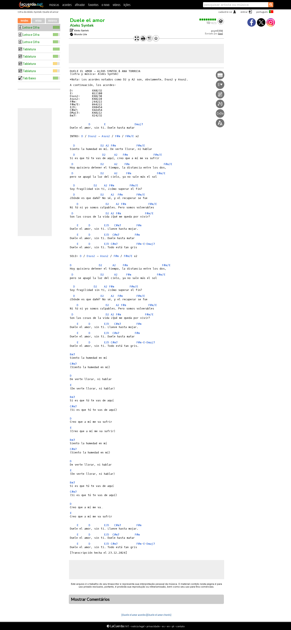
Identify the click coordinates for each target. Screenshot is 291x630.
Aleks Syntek (82, 25)
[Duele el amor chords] (159, 614)
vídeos (116, 5)
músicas (54, 5)
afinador (80, 5)
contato (180, 626)
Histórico (52, 21)
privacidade (153, 626)
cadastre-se (225, 11)
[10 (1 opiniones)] (207, 19)
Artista (38, 21)
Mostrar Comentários (90, 599)
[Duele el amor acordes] (134, 614)
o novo (105, 5)
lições (127, 5)
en (168, 626)
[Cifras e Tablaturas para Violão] (31, 7)
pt (173, 626)
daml (220, 33)
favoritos (93, 5)
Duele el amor (87, 20)
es (163, 626)
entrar (244, 11)
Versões (24, 21)
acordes (67, 5)
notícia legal (137, 626)
